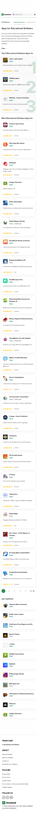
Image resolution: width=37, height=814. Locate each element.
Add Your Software (7, 757)
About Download (7, 754)
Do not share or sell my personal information (15, 784)
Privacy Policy (6, 774)
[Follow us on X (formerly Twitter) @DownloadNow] (7, 797)
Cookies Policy (6, 780)
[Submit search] (13, 14)
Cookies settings (7, 787)
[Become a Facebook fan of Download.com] (3, 797)
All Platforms (6, 22)
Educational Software (19, 22)
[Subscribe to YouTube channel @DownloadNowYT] (11, 797)
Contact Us (5, 761)
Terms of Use (6, 777)
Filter (3, 48)
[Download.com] (6, 14)
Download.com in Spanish (9, 764)
